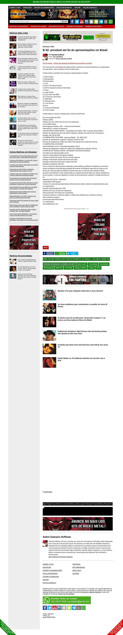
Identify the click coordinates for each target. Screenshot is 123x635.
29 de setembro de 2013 (64, 58)
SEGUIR (77, 7)
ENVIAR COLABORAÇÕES (44, 7)
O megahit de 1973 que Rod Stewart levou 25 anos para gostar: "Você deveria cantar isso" (23, 156)
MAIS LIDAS (76, 570)
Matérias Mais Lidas (19, 33)
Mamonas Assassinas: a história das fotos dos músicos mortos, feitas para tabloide (27, 112)
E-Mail (91, 268)
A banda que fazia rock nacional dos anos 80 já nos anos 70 (83, 346)
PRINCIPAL (76, 564)
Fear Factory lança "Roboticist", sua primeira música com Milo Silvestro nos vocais (23, 214)
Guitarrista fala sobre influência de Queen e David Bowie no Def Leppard (23, 192)
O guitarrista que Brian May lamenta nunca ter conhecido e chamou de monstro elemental (24, 183)
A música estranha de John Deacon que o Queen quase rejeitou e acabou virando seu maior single (27, 76)
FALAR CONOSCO (90, 7)
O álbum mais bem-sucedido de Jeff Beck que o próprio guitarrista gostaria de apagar (24, 174)
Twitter (58, 268)
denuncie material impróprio (91, 592)
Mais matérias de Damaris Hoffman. (61, 557)
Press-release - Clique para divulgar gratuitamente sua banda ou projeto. (67, 63)
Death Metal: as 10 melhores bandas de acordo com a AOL (81, 359)
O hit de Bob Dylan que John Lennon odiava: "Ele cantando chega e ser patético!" (27, 268)
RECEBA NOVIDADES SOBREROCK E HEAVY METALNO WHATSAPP (7, 628)
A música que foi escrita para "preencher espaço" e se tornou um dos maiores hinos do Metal (82, 319)
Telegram (93, 264)
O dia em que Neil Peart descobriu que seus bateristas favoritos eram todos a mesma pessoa (27, 276)
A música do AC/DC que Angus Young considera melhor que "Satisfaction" (27, 38)
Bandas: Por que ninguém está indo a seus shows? (80, 291)
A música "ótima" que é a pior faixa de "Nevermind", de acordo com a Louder (27, 119)
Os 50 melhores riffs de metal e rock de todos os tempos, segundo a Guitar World (27, 45)
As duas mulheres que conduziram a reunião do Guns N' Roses (83, 305)
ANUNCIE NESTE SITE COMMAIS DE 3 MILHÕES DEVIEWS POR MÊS (116, 628)
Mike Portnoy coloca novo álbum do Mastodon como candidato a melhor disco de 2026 (24, 205)
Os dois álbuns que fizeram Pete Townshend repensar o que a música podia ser (23, 178)
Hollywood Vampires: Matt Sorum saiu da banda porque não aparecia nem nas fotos (82, 332)
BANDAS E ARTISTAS (93, 26)
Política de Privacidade (66, 594)
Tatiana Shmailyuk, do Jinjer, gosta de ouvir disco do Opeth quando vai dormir (23, 196)
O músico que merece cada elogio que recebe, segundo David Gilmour (24, 165)
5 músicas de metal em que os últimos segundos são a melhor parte (27, 68)
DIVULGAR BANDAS (64, 7)
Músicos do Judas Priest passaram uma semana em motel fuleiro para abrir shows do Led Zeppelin (28, 143)
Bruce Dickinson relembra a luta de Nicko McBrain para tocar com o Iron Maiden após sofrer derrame (28, 61)
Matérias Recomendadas (21, 256)
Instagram (48, 268)
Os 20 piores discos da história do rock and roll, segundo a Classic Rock (28, 134)
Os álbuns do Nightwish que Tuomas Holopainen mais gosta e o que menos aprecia (24, 219)
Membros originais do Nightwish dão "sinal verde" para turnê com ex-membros (28, 105)
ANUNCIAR (27, 7)
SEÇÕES (75, 26)
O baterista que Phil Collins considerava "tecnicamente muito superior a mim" (22, 170)
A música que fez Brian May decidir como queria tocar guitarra (28, 89)
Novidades (46, 46)
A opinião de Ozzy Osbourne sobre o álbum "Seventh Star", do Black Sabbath (23, 210)
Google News (80, 268)
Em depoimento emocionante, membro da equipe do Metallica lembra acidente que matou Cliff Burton (27, 127)
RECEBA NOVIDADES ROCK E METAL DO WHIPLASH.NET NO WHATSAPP (61, 2)
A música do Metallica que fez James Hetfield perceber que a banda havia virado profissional (27, 52)
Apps (98, 268)
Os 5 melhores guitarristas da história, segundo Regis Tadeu (27, 260)
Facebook (104, 264)
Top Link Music (58, 56)
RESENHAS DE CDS (56, 26)
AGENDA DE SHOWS (38, 26)
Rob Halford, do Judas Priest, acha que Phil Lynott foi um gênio (28, 97)
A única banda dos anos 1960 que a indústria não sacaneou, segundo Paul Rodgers (23, 187)
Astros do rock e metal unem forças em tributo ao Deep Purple (28, 82)
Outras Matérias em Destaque (23, 152)
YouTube (68, 268)
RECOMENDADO (78, 567)
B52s (52, 46)
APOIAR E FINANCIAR (51, 577)
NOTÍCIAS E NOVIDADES (19, 26)
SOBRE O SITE (15, 7)
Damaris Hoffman (58, 54)
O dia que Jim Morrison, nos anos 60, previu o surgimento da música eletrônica (24, 161)
